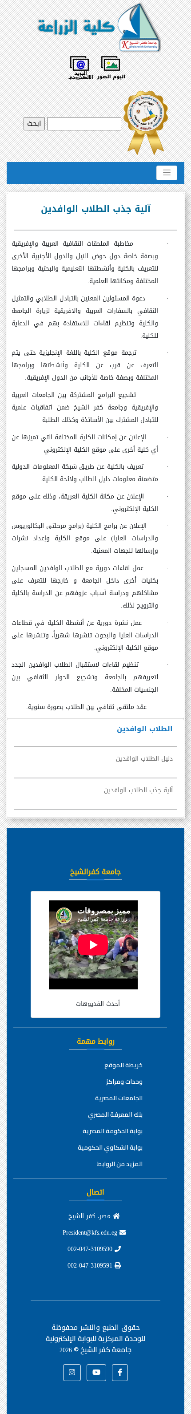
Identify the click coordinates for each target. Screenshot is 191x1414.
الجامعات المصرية (119, 1098)
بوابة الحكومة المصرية (113, 1131)
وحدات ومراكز (124, 1081)
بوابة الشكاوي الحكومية (110, 1147)
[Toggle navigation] (166, 173)
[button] (120, 1372)
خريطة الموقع (123, 1065)
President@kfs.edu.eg (91, 1233)
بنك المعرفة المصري (115, 1114)
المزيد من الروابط (120, 1164)
